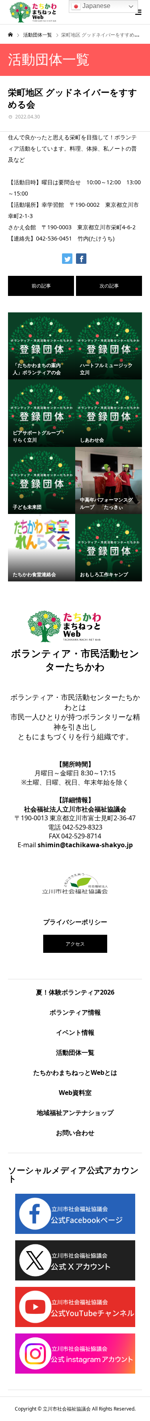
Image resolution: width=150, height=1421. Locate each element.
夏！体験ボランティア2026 (75, 992)
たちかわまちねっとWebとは (75, 1072)
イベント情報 (75, 1032)
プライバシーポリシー (75, 921)
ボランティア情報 (75, 1012)
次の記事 (109, 285)
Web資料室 (75, 1092)
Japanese (95, 5)
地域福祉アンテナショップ (75, 1112)
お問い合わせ (75, 1132)
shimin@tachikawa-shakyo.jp (85, 844)
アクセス (75, 943)
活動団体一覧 (75, 1052)
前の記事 (41, 285)
